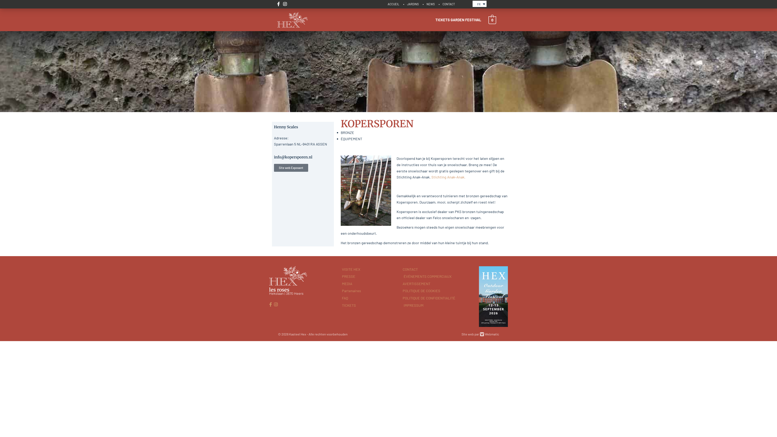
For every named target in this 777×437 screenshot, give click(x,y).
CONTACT (449, 4)
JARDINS (413, 4)
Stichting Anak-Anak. (448, 177)
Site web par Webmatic (480, 334)
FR (479, 4)
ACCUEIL (393, 4)
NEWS (431, 4)
